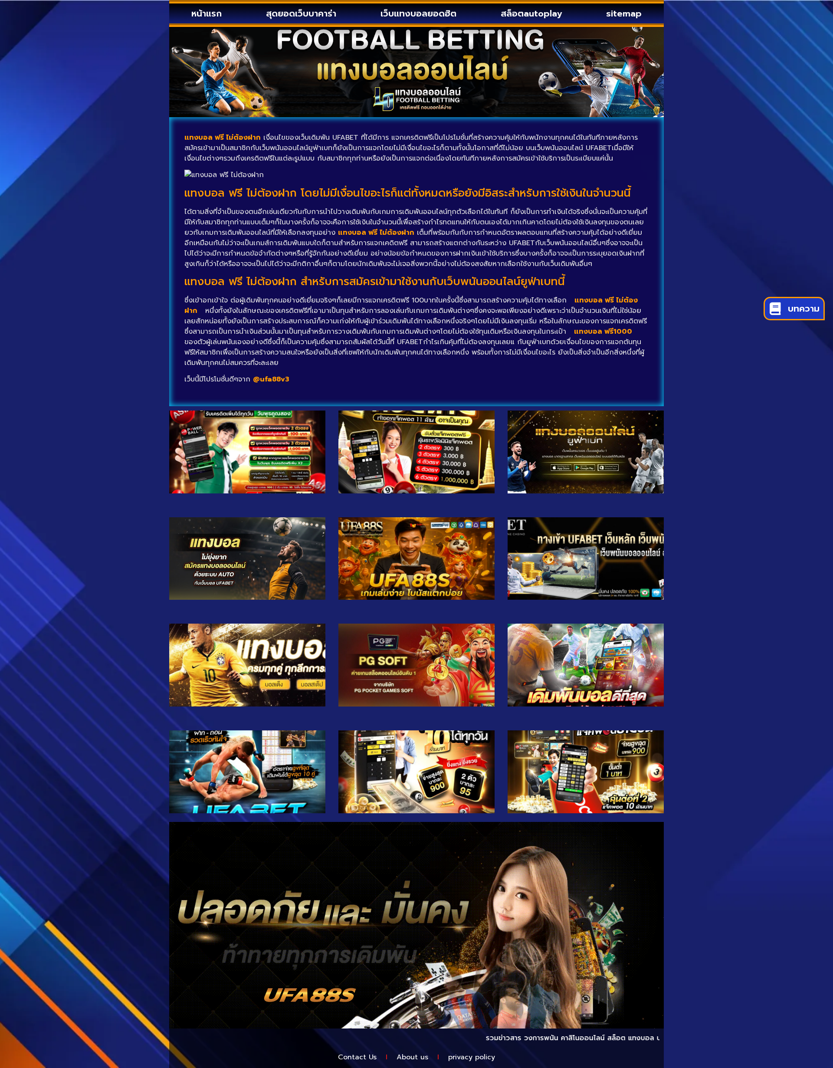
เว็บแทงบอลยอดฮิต (418, 13)
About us (412, 1057)
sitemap (624, 13)
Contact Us (357, 1057)
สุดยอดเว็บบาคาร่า (301, 13)
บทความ (804, 308)
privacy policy (471, 1057)
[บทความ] (775, 308)
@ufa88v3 (271, 379)
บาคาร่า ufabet (642, 1038)
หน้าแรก (206, 13)
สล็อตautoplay (531, 13)
